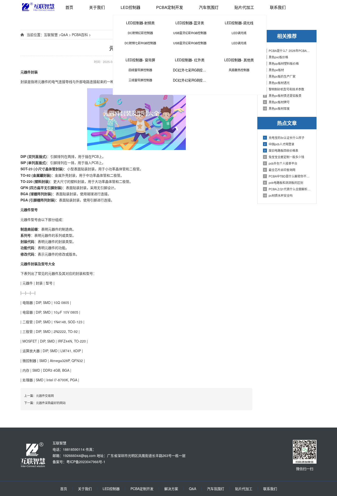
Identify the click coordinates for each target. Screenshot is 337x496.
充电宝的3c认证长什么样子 (284, 137)
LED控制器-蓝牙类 (189, 22)
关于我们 (97, 7)
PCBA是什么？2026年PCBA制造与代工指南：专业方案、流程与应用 (287, 50)
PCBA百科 (80, 34)
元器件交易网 (45, 395)
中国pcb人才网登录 (279, 144)
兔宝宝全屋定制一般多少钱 (284, 157)
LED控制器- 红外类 (190, 59)
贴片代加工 (244, 7)
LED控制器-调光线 (239, 22)
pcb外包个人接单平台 (280, 163)
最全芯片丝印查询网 (279, 170)
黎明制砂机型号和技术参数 (284, 89)
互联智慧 (51, 34)
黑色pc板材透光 (277, 83)
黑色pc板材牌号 (277, 102)
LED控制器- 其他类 (239, 59)
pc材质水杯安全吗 (278, 195)
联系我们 (278, 7)
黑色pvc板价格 (276, 57)
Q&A (64, 34)
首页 (69, 7)
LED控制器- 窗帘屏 (140, 59)
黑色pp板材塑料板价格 (281, 63)
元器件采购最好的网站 (51, 403)
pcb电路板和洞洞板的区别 (283, 182)
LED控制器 (130, 7)
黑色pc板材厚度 (276, 108)
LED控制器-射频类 (140, 22)
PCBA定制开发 (169, 7)
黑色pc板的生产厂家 (280, 76)
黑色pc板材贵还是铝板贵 (282, 95)
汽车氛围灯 (209, 7)
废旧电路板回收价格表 (281, 150)
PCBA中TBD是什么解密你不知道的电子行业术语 (287, 176)
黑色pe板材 (274, 70)
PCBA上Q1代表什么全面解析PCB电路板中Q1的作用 (287, 189)
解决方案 (171, 488)
